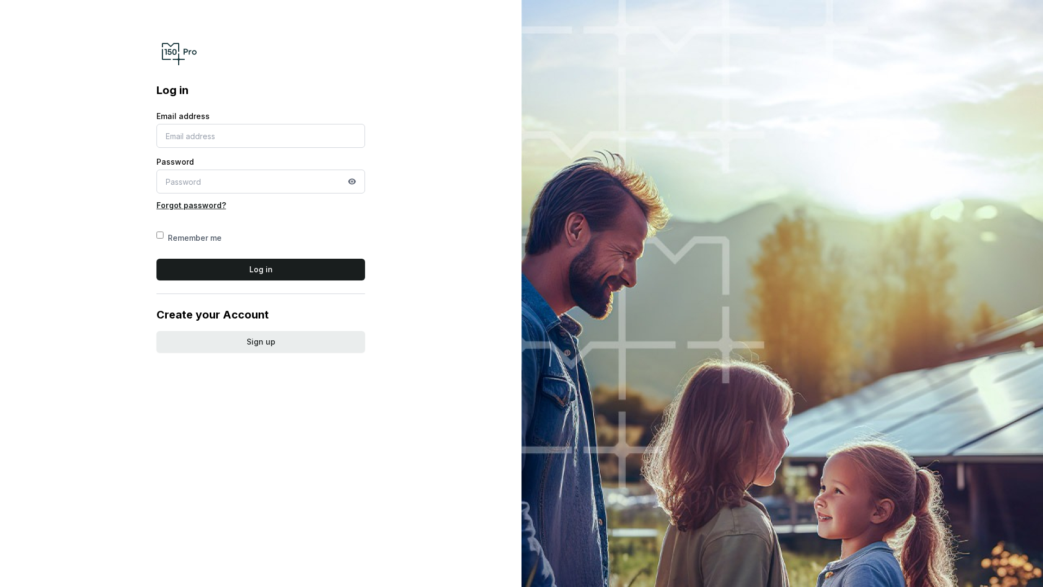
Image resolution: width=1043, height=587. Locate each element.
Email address (183, 116)
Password (175, 161)
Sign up (261, 341)
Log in (261, 269)
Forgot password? (191, 205)
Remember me (195, 237)
